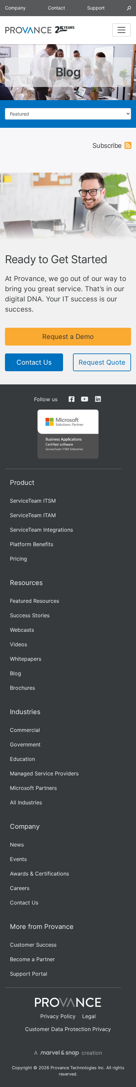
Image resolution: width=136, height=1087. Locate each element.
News (17, 844)
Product (22, 483)
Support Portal (28, 973)
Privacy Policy (58, 1016)
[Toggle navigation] (121, 30)
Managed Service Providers (44, 773)
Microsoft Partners (33, 788)
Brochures (22, 687)
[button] (129, 8)
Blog (15, 673)
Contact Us (34, 362)
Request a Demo (68, 337)
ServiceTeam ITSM (33, 500)
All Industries (26, 802)
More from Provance (42, 927)
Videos (18, 644)
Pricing (18, 558)
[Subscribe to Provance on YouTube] (85, 399)
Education (22, 759)
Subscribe (107, 146)
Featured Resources (34, 601)
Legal (89, 1016)
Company (15, 8)
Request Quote (102, 362)
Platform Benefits (31, 544)
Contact (56, 8)
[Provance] (28, 30)
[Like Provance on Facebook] (71, 399)
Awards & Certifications (39, 873)
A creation (68, 1052)
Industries (25, 712)
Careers (19, 888)
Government (25, 744)
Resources (26, 583)
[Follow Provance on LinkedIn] (98, 399)
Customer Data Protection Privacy (68, 1029)
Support (96, 8)
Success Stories (30, 615)
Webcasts (22, 630)
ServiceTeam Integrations (41, 529)
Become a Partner (32, 959)
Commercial (25, 730)
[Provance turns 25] (64, 30)
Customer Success (33, 944)
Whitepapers (25, 658)
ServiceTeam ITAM (33, 515)
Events (18, 859)
